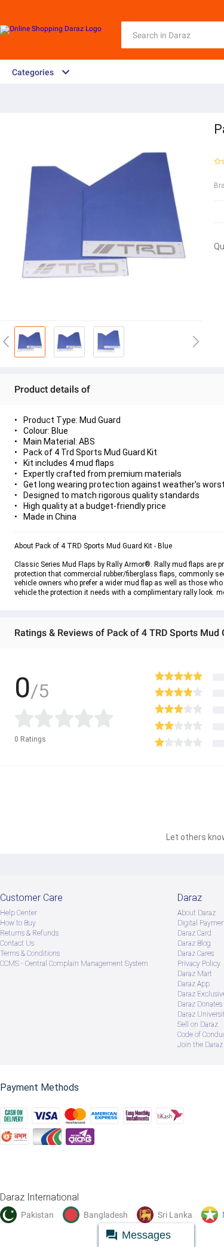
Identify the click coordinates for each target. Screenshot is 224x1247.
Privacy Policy (198, 963)
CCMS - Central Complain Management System (74, 963)
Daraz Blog (194, 943)
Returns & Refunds (29, 933)
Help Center (18, 913)
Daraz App (193, 984)
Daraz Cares (195, 953)
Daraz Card (194, 933)
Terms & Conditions (30, 953)
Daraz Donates (199, 1004)
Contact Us (17, 943)
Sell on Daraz (197, 1024)
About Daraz (196, 913)
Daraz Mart (194, 974)
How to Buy (18, 923)
